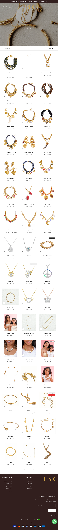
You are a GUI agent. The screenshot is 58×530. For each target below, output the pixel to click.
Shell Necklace (47, 255)
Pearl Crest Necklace (47, 73)
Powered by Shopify (28, 522)
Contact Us (9, 491)
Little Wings (10, 255)
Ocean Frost (10, 359)
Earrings (30, 481)
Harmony (47, 281)
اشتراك (51, 510)
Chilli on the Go (47, 152)
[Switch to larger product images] (55, 48)
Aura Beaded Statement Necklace (11, 74)
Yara (10, 385)
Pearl (29, 462)
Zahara (29, 385)
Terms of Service (8, 481)
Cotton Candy (47, 359)
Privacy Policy (9, 483)
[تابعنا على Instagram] (55, 515)
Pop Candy (47, 385)
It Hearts (47, 204)
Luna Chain (10, 307)
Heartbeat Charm (11, 152)
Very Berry (11, 230)
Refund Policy (9, 488)
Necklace (29, 483)
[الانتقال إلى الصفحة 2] (24, 469)
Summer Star (47, 178)
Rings (30, 486)
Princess (47, 307)
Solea (29, 410)
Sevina (47, 410)
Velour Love (10, 126)
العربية (21, 519)
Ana (47, 462)
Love (29, 307)
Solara (29, 436)
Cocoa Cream (10, 333)
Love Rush (47, 126)
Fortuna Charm (29, 126)
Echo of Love (10, 100)
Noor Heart (11, 204)
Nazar (29, 255)
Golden (47, 436)
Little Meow (29, 281)
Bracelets (29, 488)
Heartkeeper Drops (29, 152)
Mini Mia (10, 281)
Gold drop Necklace (29, 230)
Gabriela (10, 436)
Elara (10, 410)
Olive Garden (29, 359)
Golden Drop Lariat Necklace (29, 74)
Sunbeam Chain (29, 333)
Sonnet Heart (47, 100)
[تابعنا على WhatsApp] (51, 515)
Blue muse (29, 178)
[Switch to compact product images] (50, 48)
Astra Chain (47, 333)
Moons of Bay (47, 230)
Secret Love (29, 100)
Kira (11, 462)
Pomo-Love (10, 178)
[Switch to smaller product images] (52, 48)
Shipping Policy (8, 486)
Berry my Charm (29, 204)
